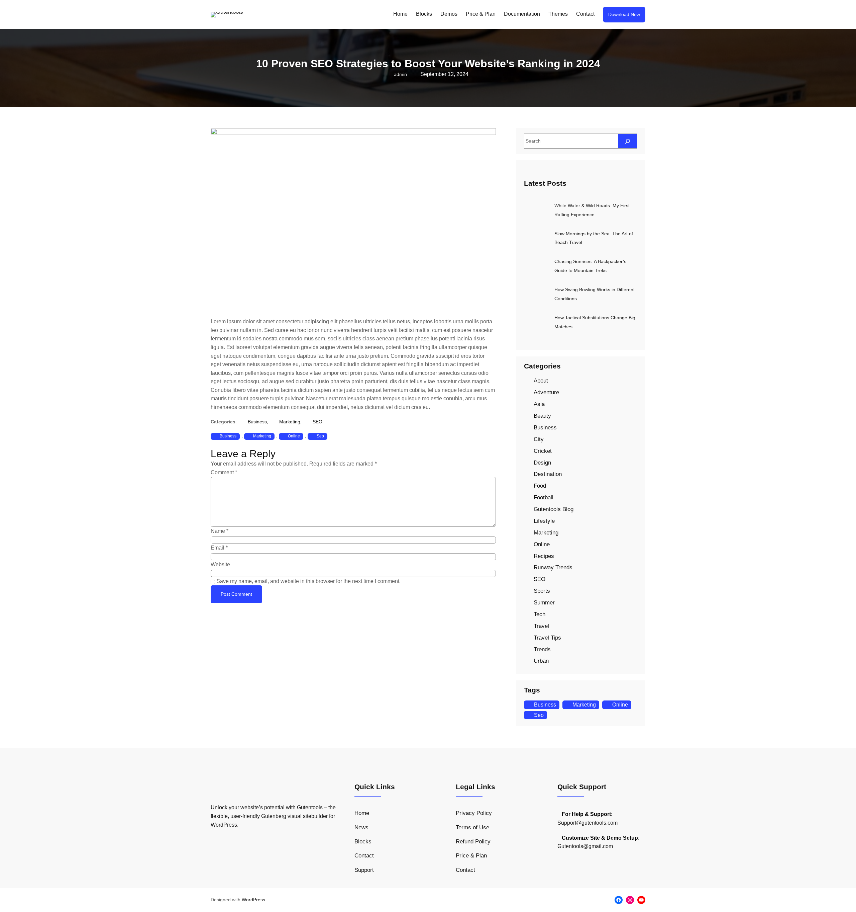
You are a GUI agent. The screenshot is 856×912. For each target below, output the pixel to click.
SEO (317, 421)
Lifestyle (544, 521)
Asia (539, 404)
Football (543, 497)
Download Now (624, 14)
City (539, 439)
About (541, 381)
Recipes (544, 556)
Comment (224, 472)
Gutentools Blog (553, 509)
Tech (539, 614)
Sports (542, 591)
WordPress (253, 899)
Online (294, 436)
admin (400, 74)
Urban (541, 661)
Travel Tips (547, 638)
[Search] (627, 141)
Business (257, 421)
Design (542, 463)
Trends (542, 649)
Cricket (543, 451)
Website (220, 564)
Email (219, 548)
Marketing (289, 421)
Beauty (542, 416)
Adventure (546, 392)
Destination (548, 474)
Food (540, 486)
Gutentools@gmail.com (585, 846)
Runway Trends (553, 567)
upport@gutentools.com (589, 823)
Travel (541, 626)
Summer (544, 602)
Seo (320, 436)
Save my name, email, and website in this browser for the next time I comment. (308, 581)
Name (219, 531)
